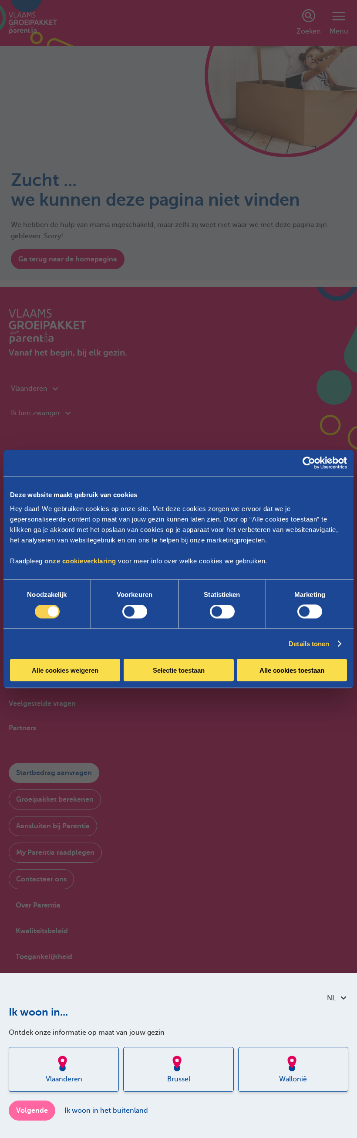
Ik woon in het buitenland (106, 1110)
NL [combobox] (331, 998)
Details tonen (309, 643)
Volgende (32, 1110)
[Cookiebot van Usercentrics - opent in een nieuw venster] (309, 463)
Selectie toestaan (179, 670)
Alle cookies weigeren (65, 670)
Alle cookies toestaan (291, 670)
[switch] (134, 612)
